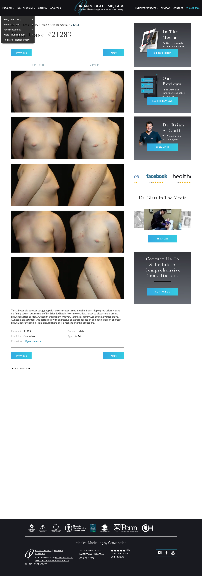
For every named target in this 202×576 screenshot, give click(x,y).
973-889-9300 (193, 8)
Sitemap (58, 550)
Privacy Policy (43, 550)
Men (44, 24)
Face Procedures (12, 29)
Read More (162, 147)
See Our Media (163, 53)
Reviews (165, 8)
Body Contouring (12, 19)
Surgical (7, 8)
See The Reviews (162, 101)
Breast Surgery (12, 24)
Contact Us (162, 292)
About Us (55, 8)
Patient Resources (145, 8)
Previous (21, 52)
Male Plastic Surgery (14, 34)
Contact (178, 8)
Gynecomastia (59, 24)
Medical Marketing (89, 543)
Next (114, 52)
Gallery (42, 8)
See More (162, 238)
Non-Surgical (25, 8)
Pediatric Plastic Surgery (17, 39)
